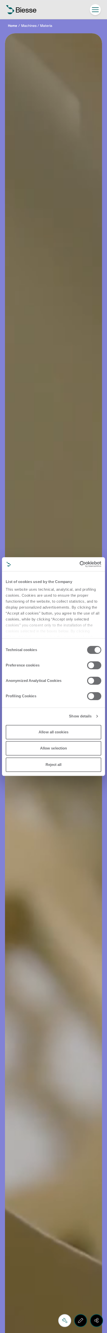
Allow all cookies (53, 732)
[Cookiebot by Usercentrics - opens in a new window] (79, 564)
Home (12, 26)
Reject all (54, 764)
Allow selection (53, 748)
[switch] (94, 665)
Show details (80, 716)
